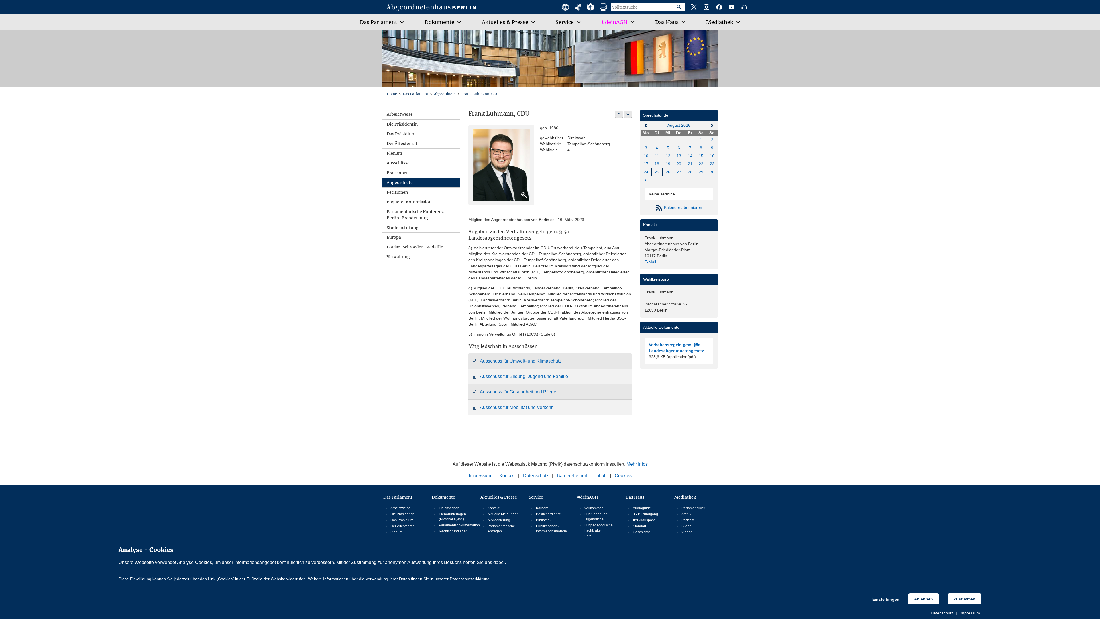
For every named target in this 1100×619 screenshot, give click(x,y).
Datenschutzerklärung (470, 579)
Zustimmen (964, 599)
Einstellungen (885, 599)
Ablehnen (923, 599)
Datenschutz (942, 613)
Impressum (970, 613)
